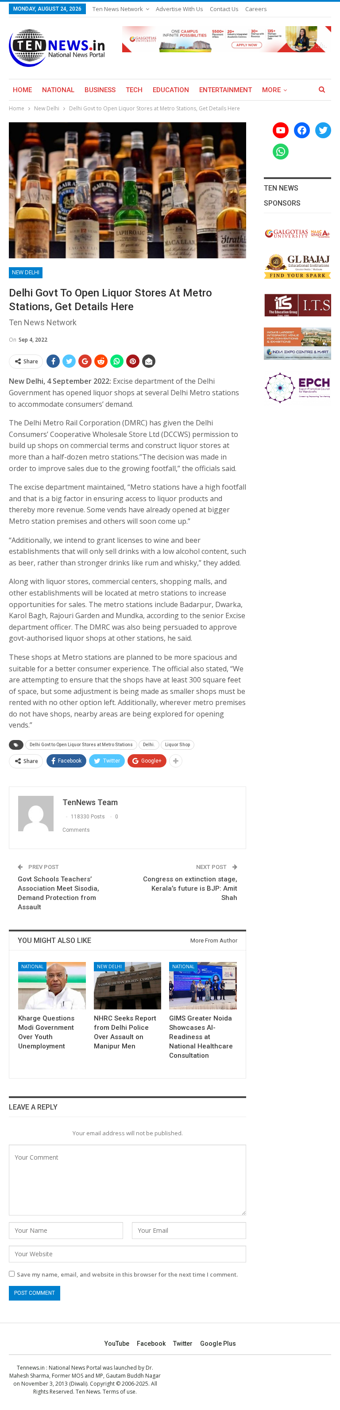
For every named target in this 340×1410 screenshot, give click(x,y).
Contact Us (224, 9)
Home (22, 90)
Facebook (151, 1343)
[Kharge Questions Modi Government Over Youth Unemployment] (52, 985)
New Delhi (25, 272)
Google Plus (218, 1343)
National (58, 90)
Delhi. (149, 744)
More (271, 90)
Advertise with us (179, 9)
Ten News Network (118, 9)
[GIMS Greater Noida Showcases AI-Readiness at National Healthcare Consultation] (203, 985)
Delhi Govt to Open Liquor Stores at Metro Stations (81, 744)
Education (171, 90)
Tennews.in (31, 1367)
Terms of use (119, 1391)
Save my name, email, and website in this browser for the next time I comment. (127, 1274)
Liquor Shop (177, 744)
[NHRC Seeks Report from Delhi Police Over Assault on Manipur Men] (128, 985)
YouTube (116, 1343)
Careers (256, 9)
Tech (134, 90)
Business (100, 90)
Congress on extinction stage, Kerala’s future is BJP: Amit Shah (190, 888)
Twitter (183, 1343)
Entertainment (225, 90)
